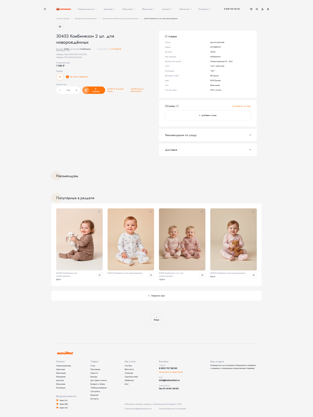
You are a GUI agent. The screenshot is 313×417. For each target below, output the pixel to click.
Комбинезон (85, 49)
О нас (92, 366)
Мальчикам (61, 373)
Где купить (95, 391)
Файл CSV (64, 408)
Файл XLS (64, 400)
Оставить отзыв (241, 106)
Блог (127, 384)
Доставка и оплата (98, 380)
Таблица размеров (98, 388)
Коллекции (60, 388)
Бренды (93, 377)
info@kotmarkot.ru (169, 380)
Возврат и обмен (97, 384)
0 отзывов (115, 49)
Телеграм (129, 373)
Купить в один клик (116, 90)
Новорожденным (63, 366)
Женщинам (61, 377)
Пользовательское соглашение (172, 409)
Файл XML (64, 404)
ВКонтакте (129, 369)
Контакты (94, 399)
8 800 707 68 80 (232, 9)
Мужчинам (60, 384)
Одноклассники (131, 377)
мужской (60, 380)
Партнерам (95, 369)
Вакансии (94, 395)
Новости (94, 373)
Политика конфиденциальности (138, 409)
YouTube (128, 366)
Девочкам (60, 369)
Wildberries (129, 380)
